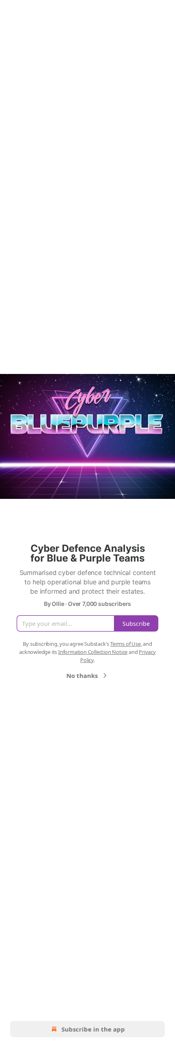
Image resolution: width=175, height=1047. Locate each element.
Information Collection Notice (92, 652)
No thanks (82, 675)
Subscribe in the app (93, 1029)
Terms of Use (125, 643)
